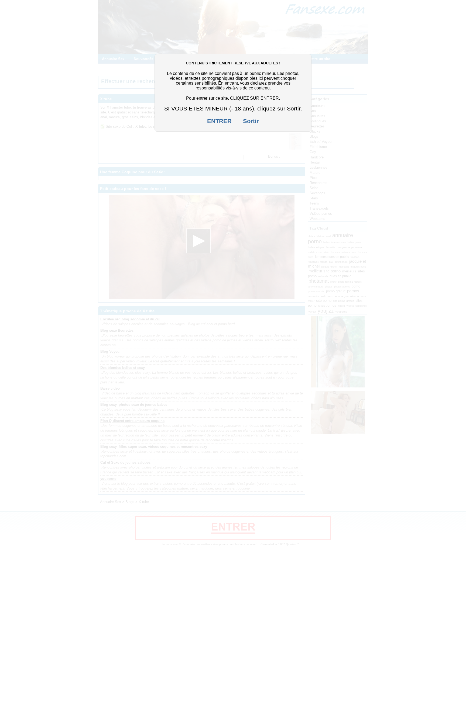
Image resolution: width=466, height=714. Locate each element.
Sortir (251, 121)
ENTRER (219, 121)
